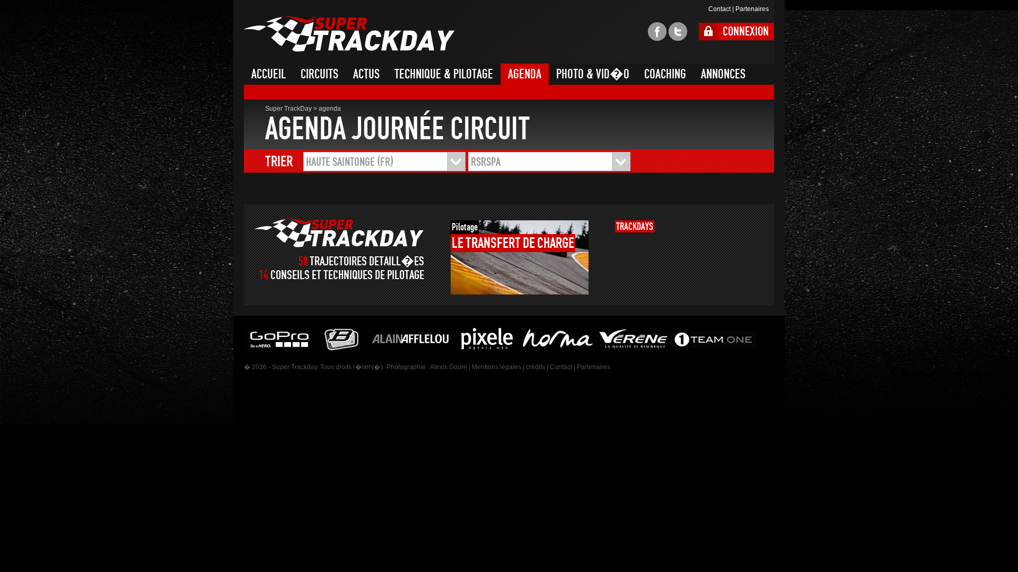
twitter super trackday (678, 31)
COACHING (665, 74)
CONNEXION (746, 31)
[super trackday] (339, 232)
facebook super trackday (657, 31)
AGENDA (524, 74)
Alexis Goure (448, 367)
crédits (535, 367)
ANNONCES (723, 74)
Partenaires (752, 9)
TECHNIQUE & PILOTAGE (443, 74)
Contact (719, 9)
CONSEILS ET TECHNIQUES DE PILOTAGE (347, 275)
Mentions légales (496, 367)
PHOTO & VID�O (592, 74)
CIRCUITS (319, 74)
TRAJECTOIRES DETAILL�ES (367, 261)
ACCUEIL (268, 74)
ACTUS (366, 74)
